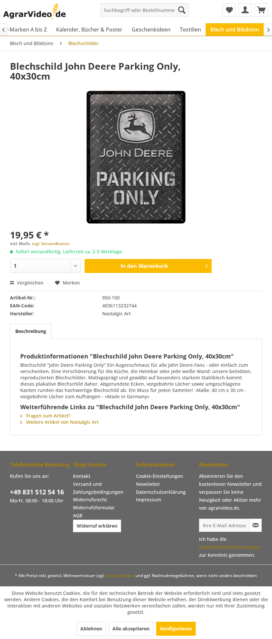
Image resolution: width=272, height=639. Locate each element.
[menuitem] (145, 10)
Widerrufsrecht (90, 499)
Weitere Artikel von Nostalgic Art (62, 422)
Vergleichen (29, 283)
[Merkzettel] (229, 10)
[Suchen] (182, 10)
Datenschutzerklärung (161, 492)
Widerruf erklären (97, 526)
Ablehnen (91, 628)
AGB (77, 515)
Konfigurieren (176, 628)
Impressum (148, 499)
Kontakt (81, 476)
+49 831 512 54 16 (37, 492)
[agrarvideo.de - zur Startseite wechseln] (34, 11)
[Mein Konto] (245, 10)
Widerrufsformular (94, 507)
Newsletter (148, 484)
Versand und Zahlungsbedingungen (98, 488)
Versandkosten (119, 575)
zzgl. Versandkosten (51, 243)
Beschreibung (30, 331)
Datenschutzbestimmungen (230, 547)
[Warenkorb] (261, 10)
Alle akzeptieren (131, 628)
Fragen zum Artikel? (47, 416)
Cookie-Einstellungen (159, 476)
